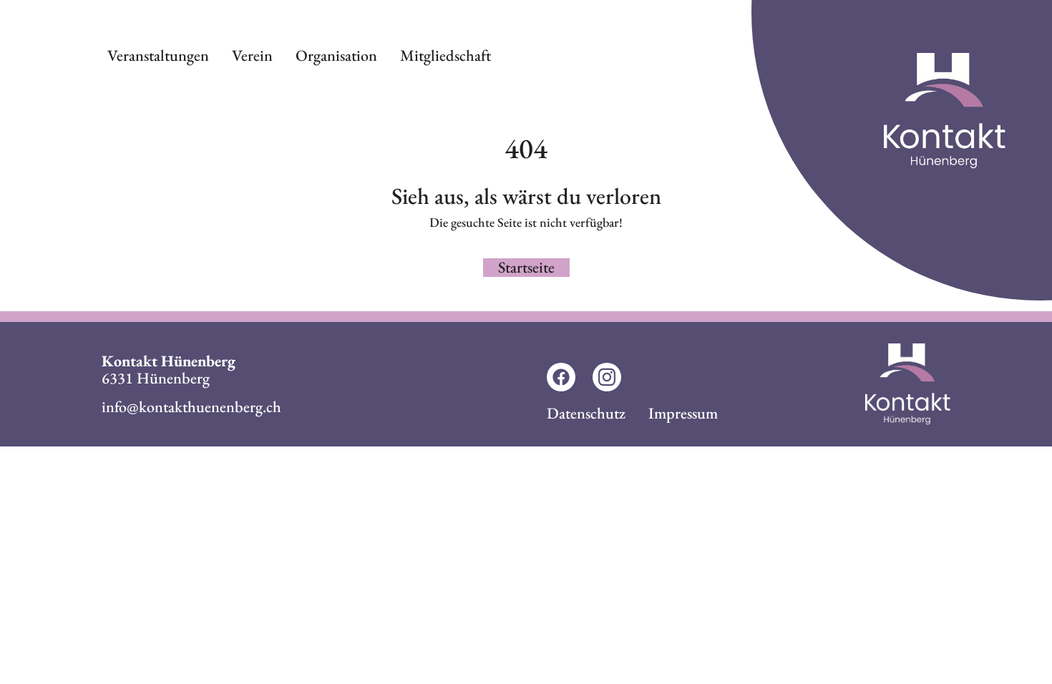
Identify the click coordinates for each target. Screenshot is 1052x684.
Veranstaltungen (158, 55)
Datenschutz (586, 413)
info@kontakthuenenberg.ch (191, 406)
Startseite (526, 267)
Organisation (336, 55)
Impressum (683, 413)
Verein (252, 55)
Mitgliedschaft (445, 55)
